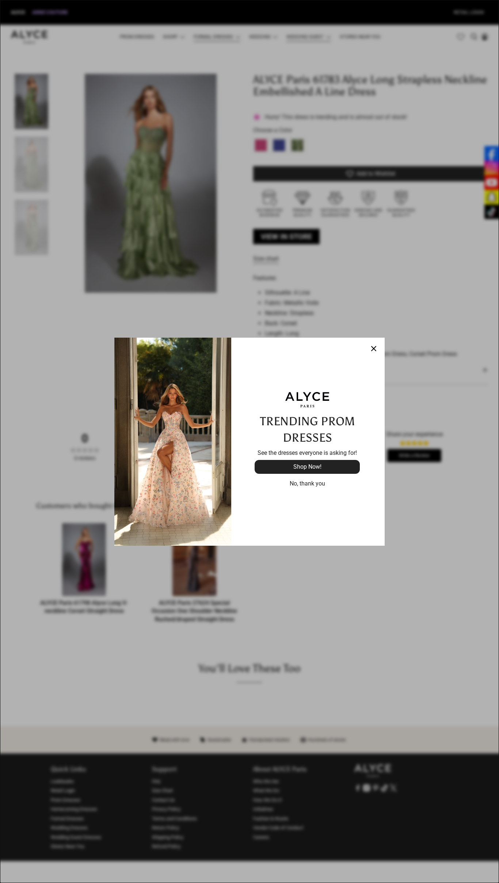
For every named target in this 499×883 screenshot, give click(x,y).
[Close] (374, 348)
